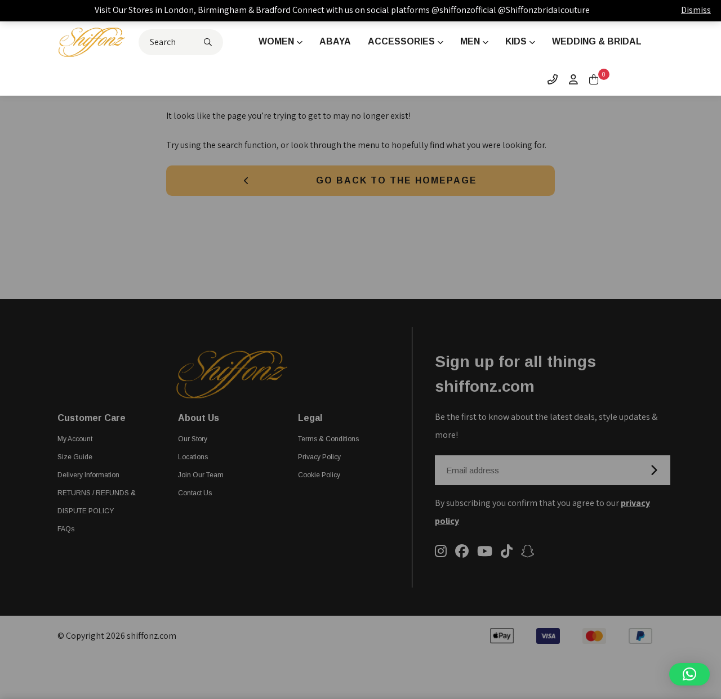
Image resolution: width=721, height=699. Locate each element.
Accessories (401, 41)
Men (470, 41)
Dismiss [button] (696, 10)
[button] (689, 674)
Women (276, 41)
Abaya (335, 41)
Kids (516, 41)
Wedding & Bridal (597, 41)
